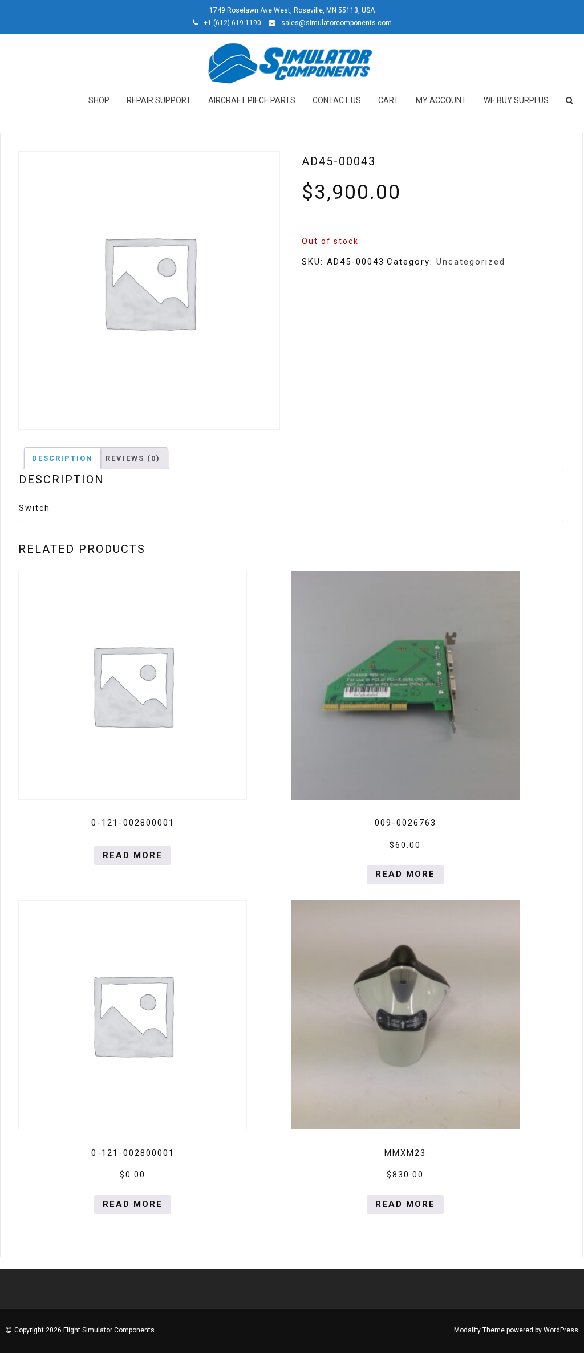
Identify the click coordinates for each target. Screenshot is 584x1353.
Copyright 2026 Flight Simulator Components (84, 1330)
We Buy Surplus (516, 100)
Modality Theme (479, 1330)
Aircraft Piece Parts (251, 100)
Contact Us (337, 100)
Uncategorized (470, 262)
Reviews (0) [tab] (133, 458)
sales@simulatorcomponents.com (336, 23)
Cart (388, 100)
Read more (133, 855)
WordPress (561, 1330)
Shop (99, 100)
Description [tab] (62, 458)
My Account (441, 100)
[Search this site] (570, 100)
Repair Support (159, 100)
